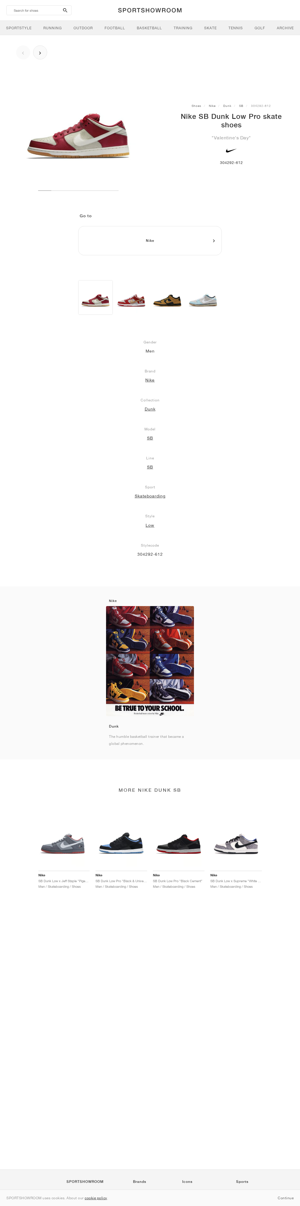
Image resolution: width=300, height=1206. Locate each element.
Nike (212, 105)
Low (150, 525)
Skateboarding (150, 496)
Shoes (196, 105)
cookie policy (96, 1198)
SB (241, 105)
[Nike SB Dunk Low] (131, 297)
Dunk (227, 105)
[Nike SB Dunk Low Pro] (95, 297)
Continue (286, 1198)
